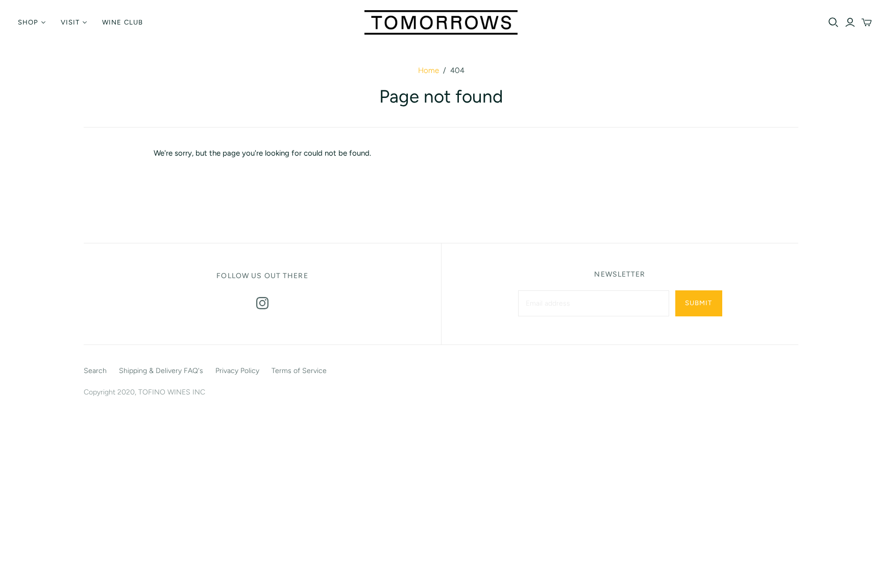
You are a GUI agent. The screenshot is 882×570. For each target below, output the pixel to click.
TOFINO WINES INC (171, 392)
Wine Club (122, 22)
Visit (70, 22)
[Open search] (833, 22)
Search (95, 370)
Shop (28, 22)
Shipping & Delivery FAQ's (161, 370)
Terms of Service (299, 370)
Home (428, 70)
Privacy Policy (237, 370)
